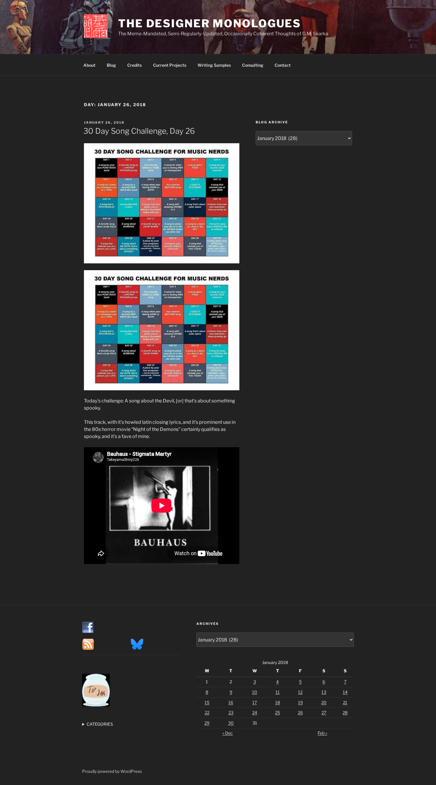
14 (345, 692)
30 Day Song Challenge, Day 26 (139, 131)
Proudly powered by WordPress (112, 771)
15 (207, 702)
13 (324, 692)
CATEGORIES (100, 724)
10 (254, 692)
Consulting (252, 65)
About (89, 65)
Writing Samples (214, 65)
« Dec (227, 732)
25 (277, 712)
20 (324, 702)
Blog (111, 65)
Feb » (322, 732)
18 (277, 702)
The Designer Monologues (209, 23)
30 (231, 722)
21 (345, 702)
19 (300, 702)
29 (206, 722)
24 (254, 712)
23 (230, 712)
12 (300, 692)
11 (278, 692)
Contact (283, 65)
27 (324, 712)
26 (300, 712)
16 (230, 702)
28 (345, 712)
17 (254, 702)
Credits (134, 65)
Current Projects (169, 65)
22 (207, 712)
